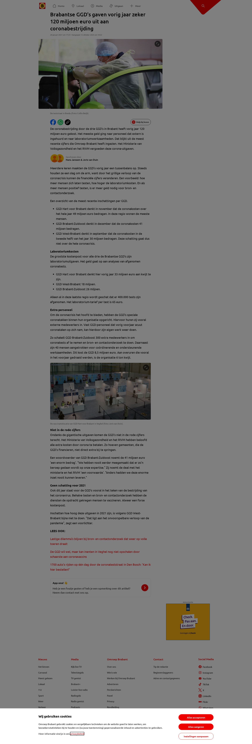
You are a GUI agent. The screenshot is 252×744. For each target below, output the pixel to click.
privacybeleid (77, 733)
